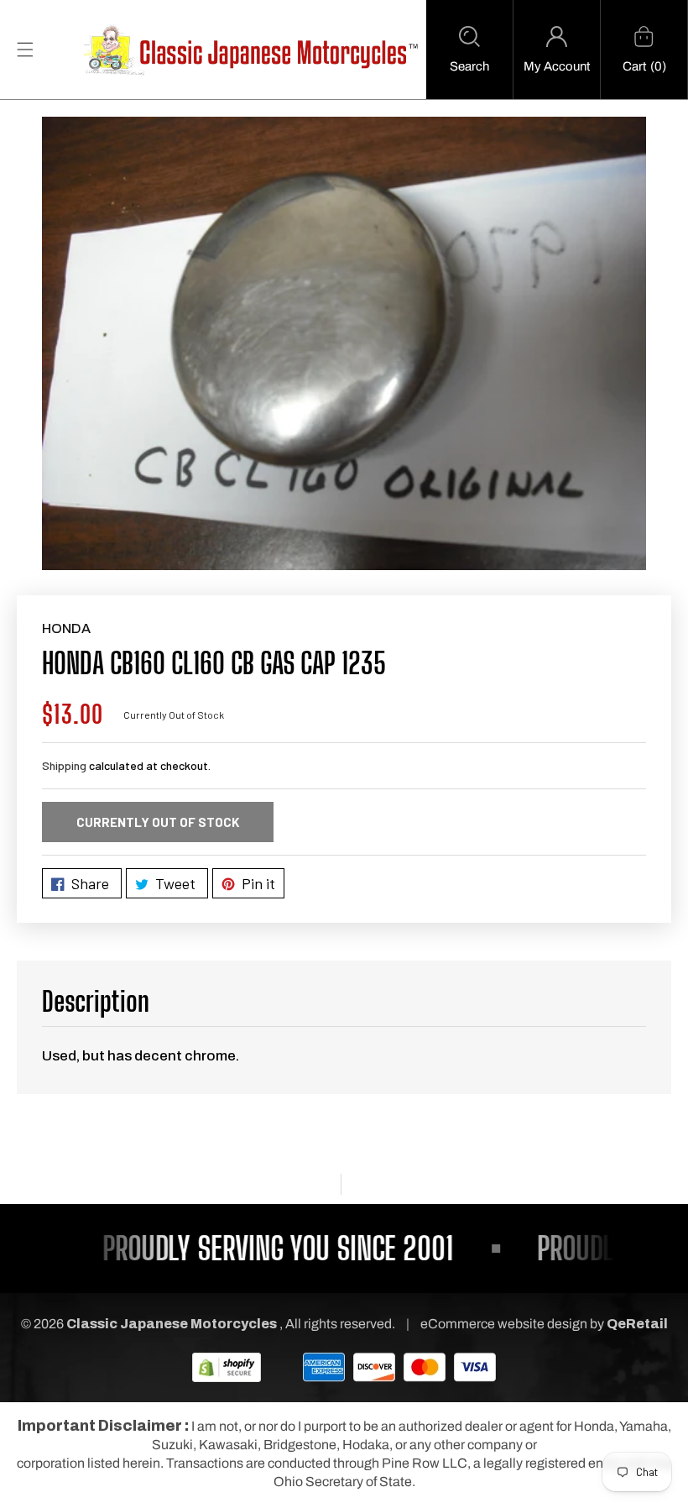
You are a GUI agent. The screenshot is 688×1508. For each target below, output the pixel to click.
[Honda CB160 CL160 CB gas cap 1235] (344, 343)
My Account (557, 66)
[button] (469, 49)
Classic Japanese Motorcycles (171, 1324)
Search (469, 66)
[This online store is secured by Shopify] (226, 1366)
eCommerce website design (505, 1324)
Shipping (64, 765)
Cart (634, 66)
